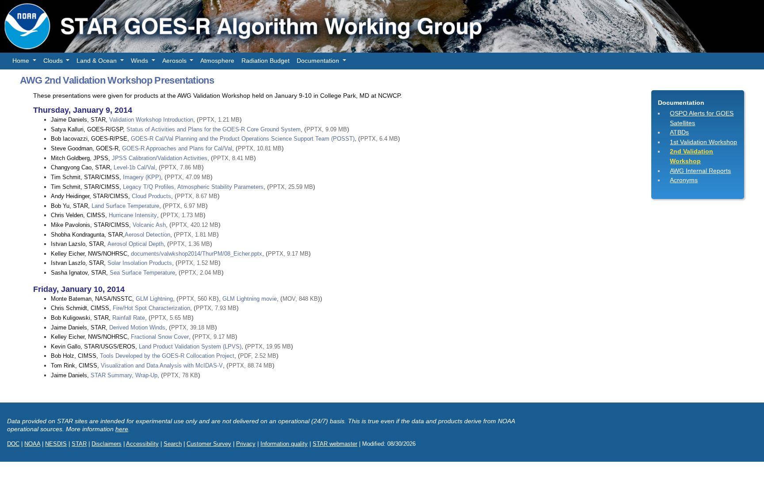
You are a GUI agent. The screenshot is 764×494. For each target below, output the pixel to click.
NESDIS (56, 443)
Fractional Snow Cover (160, 336)
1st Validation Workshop (703, 142)
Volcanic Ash (149, 225)
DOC (13, 443)
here (121, 429)
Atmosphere (217, 60)
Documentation (319, 60)
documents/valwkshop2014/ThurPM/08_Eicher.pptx (196, 253)
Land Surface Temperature (125, 206)
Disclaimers (107, 443)
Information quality (284, 443)
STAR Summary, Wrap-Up (124, 375)
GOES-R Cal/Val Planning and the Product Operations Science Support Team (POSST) (243, 138)
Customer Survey (209, 443)
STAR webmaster (335, 443)
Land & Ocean (97, 60)
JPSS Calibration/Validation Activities (159, 158)
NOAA (32, 443)
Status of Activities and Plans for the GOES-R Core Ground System (213, 129)
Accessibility (142, 443)
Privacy (246, 443)
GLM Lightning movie (249, 298)
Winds (140, 60)
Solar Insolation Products (139, 263)
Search (173, 443)
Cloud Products (151, 196)
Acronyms (684, 180)
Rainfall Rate (128, 317)
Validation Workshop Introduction (151, 119)
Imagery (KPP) (142, 177)
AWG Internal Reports (700, 170)
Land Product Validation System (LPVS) (190, 346)
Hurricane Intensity (133, 215)
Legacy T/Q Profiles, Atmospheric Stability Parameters (193, 187)
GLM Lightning (154, 298)
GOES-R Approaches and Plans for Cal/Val (177, 148)
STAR (79, 443)
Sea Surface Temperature (142, 272)
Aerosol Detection (147, 234)
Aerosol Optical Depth (135, 244)
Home (21, 60)
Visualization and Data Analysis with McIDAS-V (162, 365)
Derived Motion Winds (137, 327)
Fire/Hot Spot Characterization (151, 308)
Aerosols (175, 60)
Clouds (54, 60)
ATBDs (679, 132)
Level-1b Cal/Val (134, 167)
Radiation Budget (265, 60)
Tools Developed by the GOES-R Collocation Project (167, 355)
